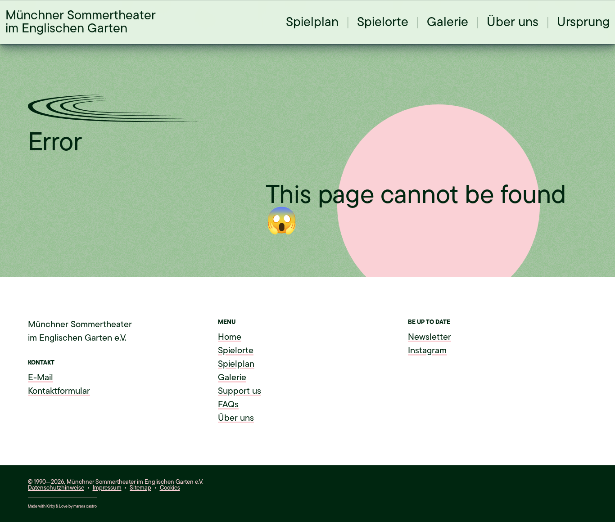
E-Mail (40, 377)
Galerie (447, 21)
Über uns (512, 21)
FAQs (228, 404)
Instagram (427, 350)
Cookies (170, 487)
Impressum (107, 487)
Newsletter (429, 337)
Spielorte (382, 21)
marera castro (85, 506)
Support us (239, 390)
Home (229, 336)
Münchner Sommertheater (80, 22)
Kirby (50, 506)
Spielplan (312, 21)
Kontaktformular (59, 390)
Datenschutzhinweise (56, 487)
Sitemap (140, 487)
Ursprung (583, 21)
